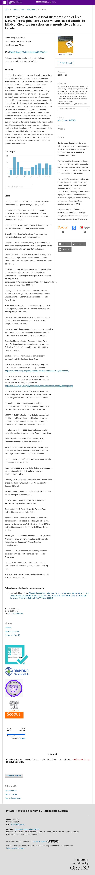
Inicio (7, 9)
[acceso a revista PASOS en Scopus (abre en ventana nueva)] (14, 718)
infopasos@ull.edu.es (15, 848)
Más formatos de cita (67, 108)
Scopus (22, 738)
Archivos (15, 9)
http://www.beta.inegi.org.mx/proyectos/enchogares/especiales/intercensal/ (37, 371)
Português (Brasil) (12, 635)
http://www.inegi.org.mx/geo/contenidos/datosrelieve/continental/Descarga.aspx (39, 386)
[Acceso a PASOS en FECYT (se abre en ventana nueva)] (16, 664)
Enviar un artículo (14, 776)
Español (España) (12, 631)
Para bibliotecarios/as (13, 798)
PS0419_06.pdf (66, 63)
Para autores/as (11, 794)
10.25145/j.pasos (16, 613)
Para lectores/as (11, 790)
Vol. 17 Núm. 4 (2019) (29, 9)
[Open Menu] (4, 2)
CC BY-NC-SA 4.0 (40, 841)
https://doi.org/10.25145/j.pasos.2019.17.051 (28, 52)
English (8, 627)
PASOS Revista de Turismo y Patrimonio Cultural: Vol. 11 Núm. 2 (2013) (48, 596)
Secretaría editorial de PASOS (27, 829)
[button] (64, 244)
